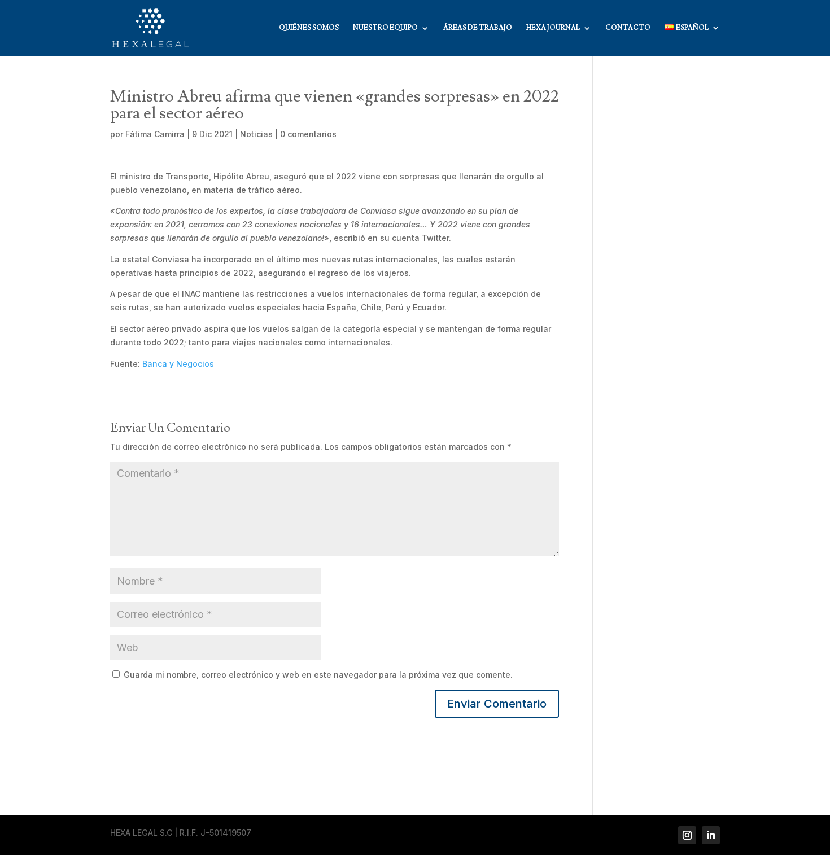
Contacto (627, 28)
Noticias (256, 134)
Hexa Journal (553, 28)
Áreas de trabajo (477, 28)
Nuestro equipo (385, 28)
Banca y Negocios (178, 363)
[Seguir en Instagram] (687, 835)
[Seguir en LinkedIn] (711, 835)
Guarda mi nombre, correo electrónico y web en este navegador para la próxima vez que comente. (318, 674)
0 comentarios (308, 134)
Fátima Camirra (155, 134)
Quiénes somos (309, 28)
